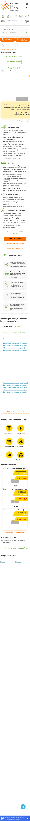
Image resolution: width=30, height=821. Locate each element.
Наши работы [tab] (7, 326)
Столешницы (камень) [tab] (10, 339)
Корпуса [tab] (5, 333)
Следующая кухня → (15, 68)
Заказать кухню (15, 239)
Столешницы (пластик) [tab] (19, 333)
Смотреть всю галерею (15, 411)
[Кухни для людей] (9, 11)
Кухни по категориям (9, 29)
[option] (7, 578)
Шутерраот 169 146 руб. (21, 592)
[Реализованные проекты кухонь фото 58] (15, 374)
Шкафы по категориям (9, 33)
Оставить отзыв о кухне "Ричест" (17, 548)
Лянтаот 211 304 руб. (6, 592)
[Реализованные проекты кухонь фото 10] (15, 383)
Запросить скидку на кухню (15, 244)
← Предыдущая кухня (14, 56)
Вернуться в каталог (14, 62)
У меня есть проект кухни (15, 248)
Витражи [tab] (18, 326)
